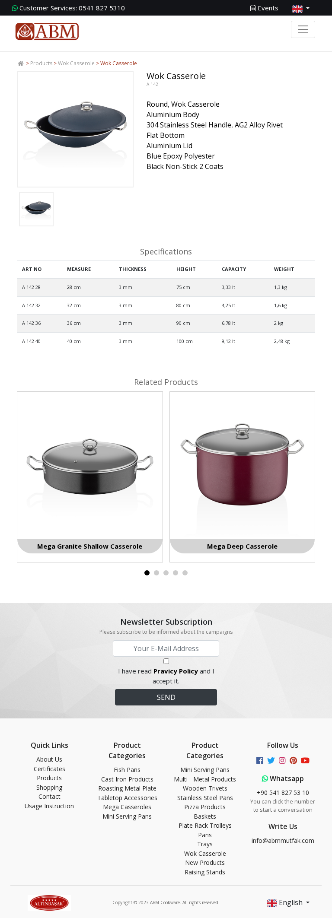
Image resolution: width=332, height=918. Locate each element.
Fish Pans (127, 770)
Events (267, 7)
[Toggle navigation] (303, 29)
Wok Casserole (76, 63)
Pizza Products (205, 807)
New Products (205, 862)
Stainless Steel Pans (205, 798)
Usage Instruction (49, 806)
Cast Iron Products (127, 779)
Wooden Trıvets (205, 788)
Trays (205, 844)
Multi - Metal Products (205, 779)
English (290, 902)
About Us (49, 759)
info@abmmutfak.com (283, 840)
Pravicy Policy (175, 671)
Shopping (49, 787)
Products (41, 63)
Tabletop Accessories (127, 798)
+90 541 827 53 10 (283, 792)
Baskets (205, 816)
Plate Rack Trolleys (205, 825)
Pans (205, 835)
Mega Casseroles (127, 807)
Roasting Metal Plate (127, 788)
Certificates (49, 769)
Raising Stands (205, 872)
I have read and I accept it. (166, 676)
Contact (49, 796)
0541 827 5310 (72, 7)
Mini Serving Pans (127, 816)
